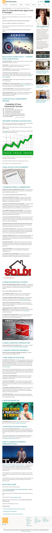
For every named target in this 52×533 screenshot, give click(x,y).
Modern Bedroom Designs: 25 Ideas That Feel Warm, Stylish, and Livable (42, 101)
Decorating (29, 517)
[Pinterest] (39, 2)
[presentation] (43, 65)
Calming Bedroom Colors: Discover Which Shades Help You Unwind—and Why (42, 72)
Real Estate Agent (18, 14)
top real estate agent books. (16, 497)
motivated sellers (23, 300)
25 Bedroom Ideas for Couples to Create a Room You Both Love (42, 86)
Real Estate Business (23, 14)
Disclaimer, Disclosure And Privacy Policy (46, 520)
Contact (44, 517)
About (36, 517)
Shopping (28, 521)
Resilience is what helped (25, 84)
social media (26, 310)
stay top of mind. (6, 366)
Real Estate (29, 523)
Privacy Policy (28, 531)
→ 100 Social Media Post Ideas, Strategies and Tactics (12, 513)
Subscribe (36, 519)
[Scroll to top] (50, 532)
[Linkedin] (43, 2)
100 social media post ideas (10, 438)
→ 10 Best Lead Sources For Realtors (9, 511)
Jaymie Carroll (5, 14)
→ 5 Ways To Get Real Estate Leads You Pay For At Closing (13, 508)
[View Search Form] (49, 5)
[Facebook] (41, 2)
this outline (6, 131)
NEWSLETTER (47, 1)
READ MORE (41, 48)
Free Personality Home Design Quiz (38, 521)
